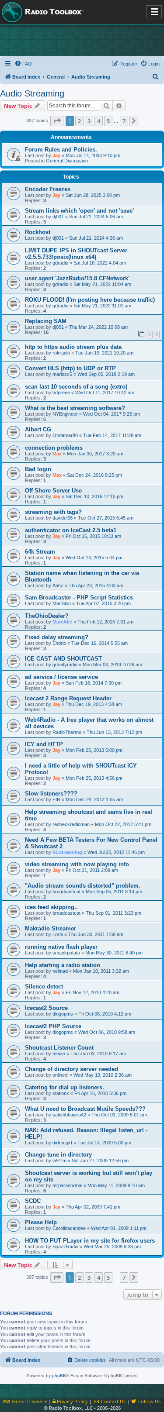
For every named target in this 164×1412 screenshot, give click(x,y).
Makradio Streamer (50, 928)
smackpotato (66, 952)
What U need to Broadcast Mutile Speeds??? (85, 1108)
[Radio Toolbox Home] (41, 12)
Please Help (41, 1222)
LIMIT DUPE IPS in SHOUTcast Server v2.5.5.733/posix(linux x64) (76, 253)
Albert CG (38, 429)
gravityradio (64, 664)
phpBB (59, 1375)
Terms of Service (28, 1401)
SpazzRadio (65, 1246)
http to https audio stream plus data (73, 347)
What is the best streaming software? (75, 408)
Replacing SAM (45, 321)
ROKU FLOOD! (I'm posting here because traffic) (90, 299)
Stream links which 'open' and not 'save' (79, 210)
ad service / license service (61, 677)
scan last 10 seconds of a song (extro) (76, 386)
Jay (56, 155)
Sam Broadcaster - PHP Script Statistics (79, 597)
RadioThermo (66, 732)
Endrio (59, 643)
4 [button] (98, 121)
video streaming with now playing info (77, 864)
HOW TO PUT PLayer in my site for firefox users (90, 1240)
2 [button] (79, 121)
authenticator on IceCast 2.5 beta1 (70, 530)
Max (57, 453)
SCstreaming (67, 852)
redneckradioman (71, 824)
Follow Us (149, 1401)
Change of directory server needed (71, 1069)
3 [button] (89, 121)
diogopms (62, 1013)
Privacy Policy (72, 1401)
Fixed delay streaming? (56, 637)
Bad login (38, 469)
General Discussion (67, 160)
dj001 (58, 216)
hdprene (61, 392)
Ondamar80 (65, 435)
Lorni (57, 934)
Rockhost (37, 232)
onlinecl (60, 1075)
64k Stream (40, 551)
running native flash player (61, 947)
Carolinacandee (69, 1228)
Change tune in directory (58, 1154)
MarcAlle (62, 621)
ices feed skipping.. (51, 907)
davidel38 (62, 517)
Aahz (57, 585)
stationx (60, 1093)
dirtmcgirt (62, 1142)
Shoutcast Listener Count (59, 1047)
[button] (56, 121)
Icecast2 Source (46, 1008)
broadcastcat (66, 891)
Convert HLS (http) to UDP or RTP (70, 368)
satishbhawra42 (69, 1114)
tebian (58, 1053)
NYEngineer (65, 414)
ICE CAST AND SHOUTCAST (63, 658)
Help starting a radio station (62, 965)
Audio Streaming (32, 93)
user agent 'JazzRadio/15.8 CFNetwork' (77, 278)
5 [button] (108, 121)
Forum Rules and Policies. (61, 149)
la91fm (59, 1160)
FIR (56, 799)
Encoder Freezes (47, 189)
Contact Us (112, 1401)
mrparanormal (67, 1185)
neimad (60, 971)
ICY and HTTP (44, 744)
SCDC (33, 1201)
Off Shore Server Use (53, 490)
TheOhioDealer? (47, 616)
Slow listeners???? (51, 793)
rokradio (61, 352)
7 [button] (124, 121)
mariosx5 (62, 374)
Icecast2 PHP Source (53, 1026)
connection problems (54, 447)
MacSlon (61, 603)
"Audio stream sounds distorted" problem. (82, 885)
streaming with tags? (53, 512)
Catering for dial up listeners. (64, 1087)
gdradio (60, 262)
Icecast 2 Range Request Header (68, 698)
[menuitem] (23, 64)
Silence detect (44, 986)
